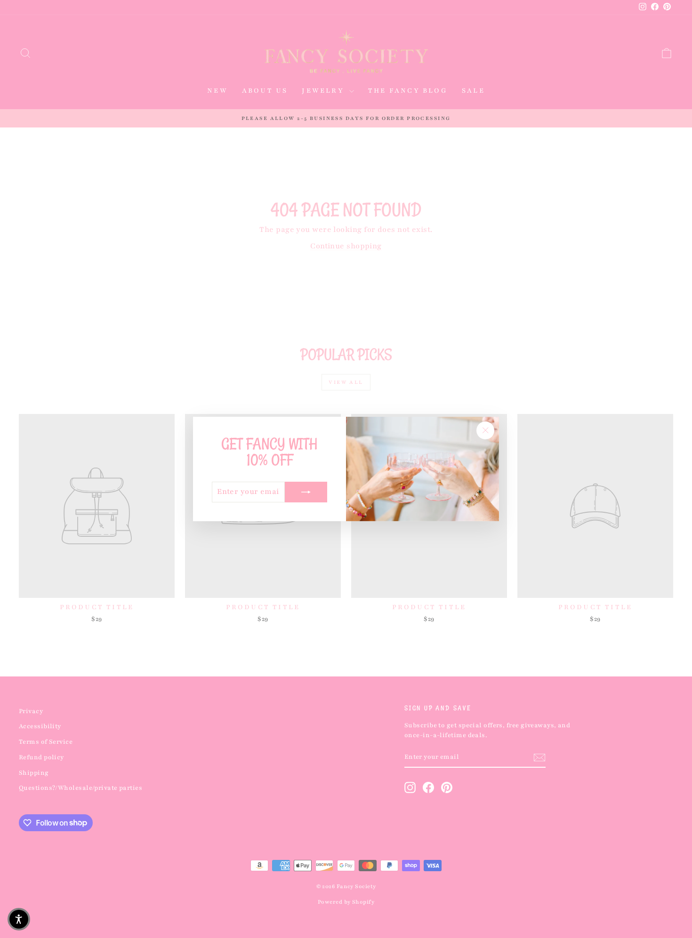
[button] (19, 919)
